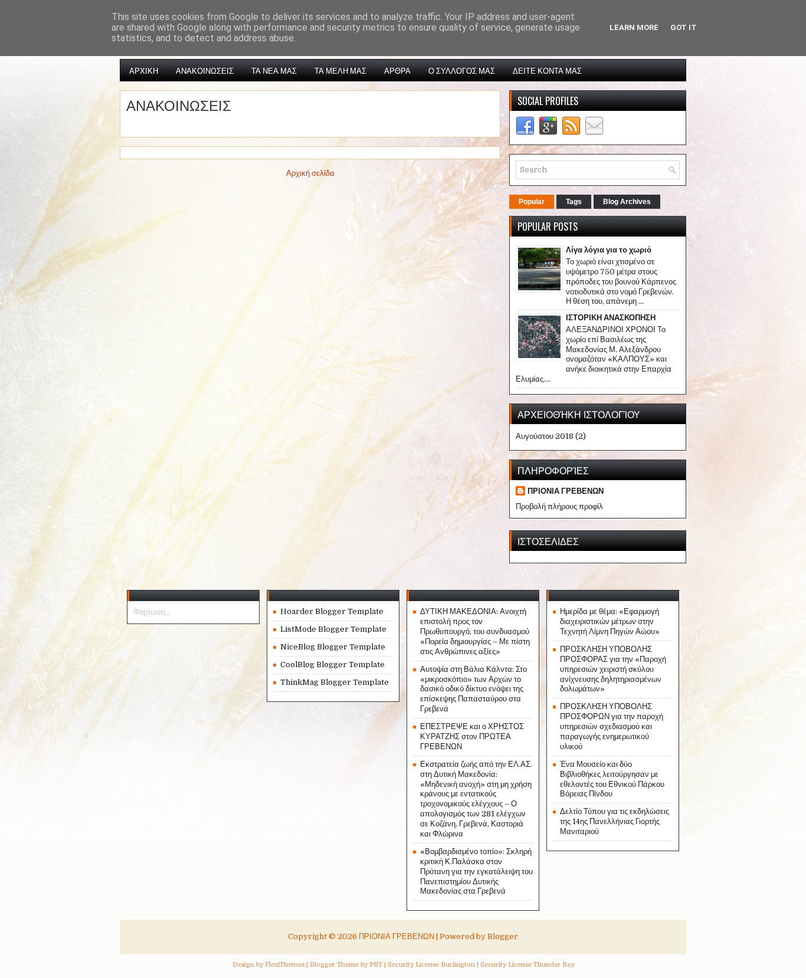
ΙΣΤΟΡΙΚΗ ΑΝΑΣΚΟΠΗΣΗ (611, 317)
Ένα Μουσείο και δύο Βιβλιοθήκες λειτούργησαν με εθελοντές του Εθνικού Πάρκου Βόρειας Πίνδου (612, 779)
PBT (375, 965)
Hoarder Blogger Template (332, 611)
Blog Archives (627, 202)
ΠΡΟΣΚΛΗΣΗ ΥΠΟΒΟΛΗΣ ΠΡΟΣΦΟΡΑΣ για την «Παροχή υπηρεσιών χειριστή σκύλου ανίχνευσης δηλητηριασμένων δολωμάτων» (613, 669)
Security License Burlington (431, 965)
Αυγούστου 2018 (545, 436)
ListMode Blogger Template (333, 629)
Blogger (502, 936)
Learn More (634, 27)
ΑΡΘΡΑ (397, 70)
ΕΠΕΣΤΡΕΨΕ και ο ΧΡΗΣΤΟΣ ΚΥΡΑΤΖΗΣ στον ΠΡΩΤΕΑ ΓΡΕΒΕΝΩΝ (472, 736)
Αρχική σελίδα (310, 173)
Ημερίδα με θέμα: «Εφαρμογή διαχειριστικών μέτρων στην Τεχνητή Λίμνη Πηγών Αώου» (610, 621)
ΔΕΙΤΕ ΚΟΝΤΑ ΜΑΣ (547, 70)
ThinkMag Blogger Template (334, 682)
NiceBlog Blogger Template (332, 646)
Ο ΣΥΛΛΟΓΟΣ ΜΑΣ (461, 70)
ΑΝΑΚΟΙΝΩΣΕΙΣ (205, 70)
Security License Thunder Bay (527, 965)
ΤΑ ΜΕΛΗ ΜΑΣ (340, 70)
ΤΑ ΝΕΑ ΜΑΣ (274, 70)
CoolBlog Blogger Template (332, 664)
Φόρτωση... (152, 612)
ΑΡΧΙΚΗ (143, 70)
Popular (532, 202)
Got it (683, 27)
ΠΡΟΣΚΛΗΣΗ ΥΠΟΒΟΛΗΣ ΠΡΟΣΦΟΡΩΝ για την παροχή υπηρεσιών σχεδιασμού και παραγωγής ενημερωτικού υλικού (611, 726)
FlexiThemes (284, 965)
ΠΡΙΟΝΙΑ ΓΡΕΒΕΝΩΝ (565, 491)
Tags (574, 202)
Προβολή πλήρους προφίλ (559, 506)
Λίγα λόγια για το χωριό (608, 249)
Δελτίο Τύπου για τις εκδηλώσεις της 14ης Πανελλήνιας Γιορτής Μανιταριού (614, 821)
